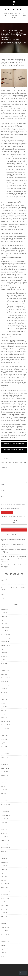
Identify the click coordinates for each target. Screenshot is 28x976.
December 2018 (4, 934)
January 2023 (4, 757)
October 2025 (4, 641)
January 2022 (4, 800)
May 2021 (3, 829)
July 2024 (3, 696)
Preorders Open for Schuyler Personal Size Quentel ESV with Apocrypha (13, 565)
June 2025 (3, 656)
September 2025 (4, 645)
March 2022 (3, 793)
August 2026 (4, 609)
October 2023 (4, 728)
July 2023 (3, 739)
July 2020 (3, 865)
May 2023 (3, 743)
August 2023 (4, 735)
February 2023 (4, 753)
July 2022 (3, 779)
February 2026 (4, 627)
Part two (11, 65)
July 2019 (3, 909)
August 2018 (4, 949)
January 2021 (4, 844)
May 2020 (3, 873)
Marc (18, 39)
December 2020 (4, 847)
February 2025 (4, 670)
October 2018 (4, 941)
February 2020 (4, 883)
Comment (4, 467)
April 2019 (3, 920)
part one (12, 62)
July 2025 (3, 652)
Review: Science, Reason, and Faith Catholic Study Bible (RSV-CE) (13, 550)
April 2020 (3, 876)
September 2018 (4, 945)
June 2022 (3, 782)
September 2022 (4, 771)
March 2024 (3, 710)
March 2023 (3, 750)
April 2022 (3, 789)
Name (2, 484)
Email (2, 490)
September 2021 (4, 815)
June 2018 (3, 956)
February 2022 (4, 797)
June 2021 (3, 826)
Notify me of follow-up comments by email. (13, 504)
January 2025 (4, 674)
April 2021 (3, 833)
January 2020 (4, 887)
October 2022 (4, 768)
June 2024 (3, 699)
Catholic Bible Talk (14, 10)
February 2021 (4, 840)
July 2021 (3, 822)
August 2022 (4, 775)
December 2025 (4, 634)
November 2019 (4, 894)
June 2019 (3, 912)
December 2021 (4, 804)
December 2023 (4, 721)
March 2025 (3, 667)
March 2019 (3, 923)
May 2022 (3, 786)
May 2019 (3, 916)
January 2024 (4, 717)
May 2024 (3, 703)
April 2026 (3, 623)
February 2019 (4, 927)
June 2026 (3, 616)
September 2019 (4, 902)
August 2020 (4, 862)
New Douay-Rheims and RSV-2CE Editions (10, 539)
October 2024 (4, 685)
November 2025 (4, 638)
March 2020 (3, 880)
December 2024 (4, 677)
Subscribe (22, 973)
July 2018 (3, 952)
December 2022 (4, 761)
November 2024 (4, 681)
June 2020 (3, 869)
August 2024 (4, 692)
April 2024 (3, 706)
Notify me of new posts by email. (10, 508)
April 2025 (3, 663)
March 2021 (3, 836)
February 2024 (4, 714)
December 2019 (4, 891)
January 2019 (4, 930)
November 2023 (4, 724)
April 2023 (3, 746)
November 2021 (4, 808)
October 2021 (4, 811)
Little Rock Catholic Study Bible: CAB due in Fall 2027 (13, 544)
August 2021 (4, 818)
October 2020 (4, 855)
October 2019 (4, 898)
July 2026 (3, 612)
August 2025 (4, 649)
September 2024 (4, 688)
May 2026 (3, 620)
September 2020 (4, 858)
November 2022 (4, 764)
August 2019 (4, 905)
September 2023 (4, 732)
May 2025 (3, 659)
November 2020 (4, 851)
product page (20, 207)
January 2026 (4, 630)
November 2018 (4, 938)
